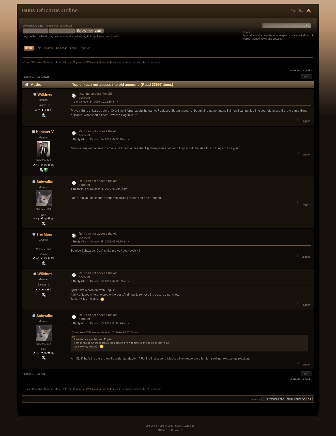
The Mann (44, 234)
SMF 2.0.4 (151, 425)
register (67, 25)
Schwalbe (44, 182)
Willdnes (44, 94)
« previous (297, 70)
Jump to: (256, 399)
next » (308, 70)
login (56, 25)
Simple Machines (184, 425)
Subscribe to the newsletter (259, 35)
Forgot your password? (104, 36)
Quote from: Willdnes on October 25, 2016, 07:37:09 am (105, 332)
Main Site (297, 10)
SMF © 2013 (166, 425)
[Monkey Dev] (46, 170)
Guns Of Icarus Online (50, 10)
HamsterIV (45, 132)
